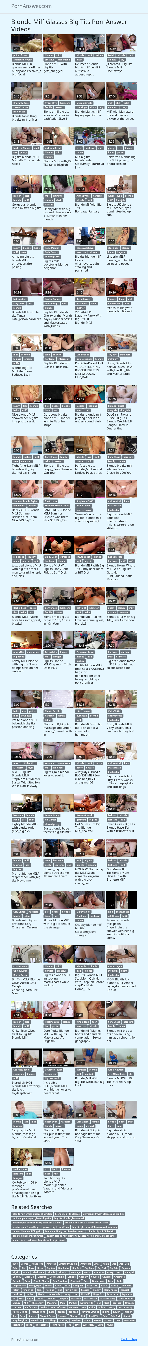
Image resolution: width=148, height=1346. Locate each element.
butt (124, 916)
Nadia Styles (20, 1169)
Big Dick (102, 1268)
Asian (106, 1263)
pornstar (94, 607)
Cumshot (75, 1281)
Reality (61, 1311)
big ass (17, 359)
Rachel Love (19, 607)
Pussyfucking (38, 1311)
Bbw (31, 1268)
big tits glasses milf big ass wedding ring (94, 1227)
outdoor (125, 652)
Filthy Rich (29, 763)
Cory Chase (51, 457)
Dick (110, 1281)
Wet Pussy (88, 1324)
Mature (16, 1302)
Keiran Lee (50, 1074)
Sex (14, 1316)
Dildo (119, 1281)
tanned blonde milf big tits (27, 1231)
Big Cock (89, 1268)
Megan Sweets (84, 103)
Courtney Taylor (21, 1069)
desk (58, 200)
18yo (15, 1263)
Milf (26, 1302)
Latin (30, 1298)
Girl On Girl (71, 1289)
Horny (67, 1294)
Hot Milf (85, 1294)
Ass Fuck (124, 1263)
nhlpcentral (114, 501)
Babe (15, 1268)
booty (80, 767)
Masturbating (107, 1298)
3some (24, 1263)
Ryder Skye (51, 103)
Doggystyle (35, 1285)
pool (79, 410)
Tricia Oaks (51, 652)
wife (131, 561)
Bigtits (16, 1272)
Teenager (18, 1324)
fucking (57, 354)
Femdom (126, 1285)
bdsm (124, 970)
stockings (82, 107)
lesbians (92, 405)
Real (51, 1311)
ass (55, 410)
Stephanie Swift (85, 501)
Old (99, 1302)
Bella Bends (51, 252)
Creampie (119, 1276)
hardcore (65, 103)
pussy (23, 152)
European (78, 1285)
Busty (110, 1272)
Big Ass (51, 1268)
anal (36, 148)
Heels (41, 1294)
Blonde (51, 1272)
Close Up (29, 1276)
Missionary (37, 1302)
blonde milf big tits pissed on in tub (64, 1231)
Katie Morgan (52, 247)
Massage (76, 1298)
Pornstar (73, 1307)
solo (23, 252)
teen (79, 148)
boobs (55, 405)
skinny (99, 55)
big (101, 107)
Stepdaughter (20, 1320)
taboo (80, 152)
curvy (124, 107)
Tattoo (97, 1320)
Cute (86, 1281)
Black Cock (38, 1272)
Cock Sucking (57, 1276)
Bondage (75, 1272)
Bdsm (40, 1268)
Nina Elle (81, 966)
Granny (97, 1289)
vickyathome (115, 715)
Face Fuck (92, 1285)
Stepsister (36, 1320)
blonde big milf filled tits (101, 1231)
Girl (60, 1289)
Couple (95, 1276)
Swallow (76, 1320)
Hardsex (30, 1294)
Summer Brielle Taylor (25, 501)
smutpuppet (83, 556)
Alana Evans (83, 195)
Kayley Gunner (53, 299)
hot (47, 1026)
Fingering (28, 1289)
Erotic (58, 1285)
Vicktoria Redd (53, 148)
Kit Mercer (18, 767)
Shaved (32, 1316)
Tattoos (108, 1320)
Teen (118, 1320)
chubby (31, 556)
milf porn (113, 359)
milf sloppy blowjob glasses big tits (32, 1218)
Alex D (16, 763)
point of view (20, 55)
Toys (77, 1324)
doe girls (125, 410)
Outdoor (17, 1307)
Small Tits (94, 1316)
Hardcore (17, 1294)
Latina (39, 1298)
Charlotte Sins (21, 103)
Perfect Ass (31, 1307)
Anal (96, 1263)
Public (101, 1307)
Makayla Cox (83, 911)
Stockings (50, 1320)
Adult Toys (37, 1263)
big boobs (113, 510)
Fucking (50, 1289)
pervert (59, 107)
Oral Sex (116, 1302)
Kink (21, 1298)
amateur (49, 59)
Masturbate (90, 1298)
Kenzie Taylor (20, 975)
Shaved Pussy (47, 1316)
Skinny (73, 1316)
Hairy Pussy (110, 1289)
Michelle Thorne (22, 148)
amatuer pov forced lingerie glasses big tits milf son (41, 1227)
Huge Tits (98, 1294)
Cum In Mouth (41, 1281)
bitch (79, 59)
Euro (67, 1285)
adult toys (113, 916)
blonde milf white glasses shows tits (32, 1213)
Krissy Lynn (51, 1121)
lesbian (17, 195)
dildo (93, 107)
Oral (106, 1302)
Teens (29, 1324)
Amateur (51, 1263)
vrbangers (82, 303)
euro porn (125, 354)
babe (111, 152)
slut (118, 103)
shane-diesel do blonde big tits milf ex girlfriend (39, 1240)
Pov (84, 1307)
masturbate (114, 505)
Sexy (22, 1316)
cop (69, 865)
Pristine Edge (52, 1021)
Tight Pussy (57, 1324)
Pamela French (85, 815)
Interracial (113, 1294)
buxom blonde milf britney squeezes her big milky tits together (81, 1235)
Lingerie (63, 1298)
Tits (69, 1324)
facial (111, 55)
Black (26, 1272)
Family (114, 1285)
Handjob (125, 1289)
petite (120, 152)
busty (99, 763)
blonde (49, 55)
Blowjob (63, 1272)
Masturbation (126, 1298)
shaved (80, 461)
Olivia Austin (20, 970)
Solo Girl (115, 1316)
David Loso (19, 505)
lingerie (121, 252)
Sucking (64, 1320)
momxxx (112, 970)
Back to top (129, 1339)
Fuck (39, 1289)
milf (58, 55)
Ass (114, 1263)
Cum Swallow (60, 1281)
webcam (124, 612)
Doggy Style (19, 1285)
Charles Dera (20, 966)
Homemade (54, 1294)
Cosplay (83, 1276)
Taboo (87, 1320)
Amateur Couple (68, 1263)
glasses (49, 204)
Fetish (16, 1289)
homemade (64, 59)
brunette (57, 195)
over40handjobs (116, 1074)
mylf (30, 767)
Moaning (52, 1302)
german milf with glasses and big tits (103, 1213)
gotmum (81, 819)
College (72, 1276)
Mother (73, 1302)
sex (15, 152)
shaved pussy (20, 107)
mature (49, 157)
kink (126, 501)
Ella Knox (81, 916)
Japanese (127, 1294)
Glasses (85, 1289)
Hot (76, 1294)
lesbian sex (19, 111)
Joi (14, 1298)
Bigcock (126, 1268)
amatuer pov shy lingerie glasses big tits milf (37, 1222)
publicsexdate (84, 359)
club (87, 410)
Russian (128, 1311)
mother (80, 307)
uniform (59, 865)
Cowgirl (106, 1276)
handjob (88, 1074)
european (82, 715)
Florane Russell (116, 405)
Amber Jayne (115, 195)
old (130, 1074)
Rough (116, 1311)
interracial (63, 359)
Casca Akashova (85, 247)
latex (126, 303)
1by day (112, 354)
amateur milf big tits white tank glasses (86, 1222)
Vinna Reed (83, 1021)
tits (119, 148)
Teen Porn (129, 1320)
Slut (83, 1316)
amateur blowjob (22, 59)
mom (94, 303)
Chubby (17, 1276)
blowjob (120, 200)
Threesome (42, 1324)
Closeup (42, 1276)
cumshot (65, 556)
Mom (63, 1302)
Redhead (73, 1311)
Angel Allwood (116, 1069)
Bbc (23, 1268)
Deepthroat (98, 1281)
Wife (100, 1324)
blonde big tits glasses (67, 1213)
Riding (106, 1311)
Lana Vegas (83, 354)
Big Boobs (63, 1268)
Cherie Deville (52, 711)
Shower (62, 1316)
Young (109, 1324)
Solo (105, 1316)
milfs (16, 363)
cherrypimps (52, 303)
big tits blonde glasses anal (69, 1218)
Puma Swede (83, 505)
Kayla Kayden (84, 299)
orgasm (28, 359)
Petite (44, 1307)
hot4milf (81, 607)
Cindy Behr (51, 556)
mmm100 (18, 652)
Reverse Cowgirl (90, 1311)
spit (36, 561)
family (48, 107)
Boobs (87, 1272)
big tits (88, 561)
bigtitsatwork (52, 1078)
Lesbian (51, 1298)
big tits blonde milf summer (28, 1235)
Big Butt (76, 1268)
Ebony (48, 1285)
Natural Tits (86, 1302)
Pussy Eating (125, 1307)
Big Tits (114, 1268)
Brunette (99, 1272)
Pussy (112, 1307)
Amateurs (85, 1263)
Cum (27, 1281)
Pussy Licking (20, 1311)
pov (27, 865)
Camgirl (129, 1272)
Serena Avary (52, 815)
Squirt (126, 1316)
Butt (119, 1272)
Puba (92, 1307)
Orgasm (129, 1302)
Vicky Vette (114, 711)
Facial (104, 1285)
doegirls (112, 410)
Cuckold (17, 1281)
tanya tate (18, 303)
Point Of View (58, 1307)
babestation (19, 299)
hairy (111, 1126)
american (26, 461)
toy (122, 59)
